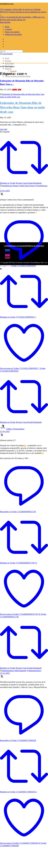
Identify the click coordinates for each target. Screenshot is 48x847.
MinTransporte (20, 671)
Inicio (7, 27)
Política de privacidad (13, 34)
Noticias (15, 89)
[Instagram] (5, 266)
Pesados (8, 61)
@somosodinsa (18, 429)
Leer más (3, 129)
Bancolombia (5, 22)
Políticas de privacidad (35, 246)
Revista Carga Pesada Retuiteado (29, 422)
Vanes (19, 89)
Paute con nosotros (12, 32)
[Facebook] (1, 266)
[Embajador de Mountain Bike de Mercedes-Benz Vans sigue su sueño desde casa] (24, 97)
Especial (8, 69)
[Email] (9, 266)
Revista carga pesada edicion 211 (13, 20)
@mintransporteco (34, 671)
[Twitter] (3, 266)
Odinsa (9, 429)
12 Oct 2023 (5, 431)
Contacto (8, 29)
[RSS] (10, 266)
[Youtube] (7, 266)
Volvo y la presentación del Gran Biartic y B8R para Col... (22, 17)
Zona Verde (9, 63)
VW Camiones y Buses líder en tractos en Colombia (20, 9)
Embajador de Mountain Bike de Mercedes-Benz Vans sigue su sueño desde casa (22, 107)
